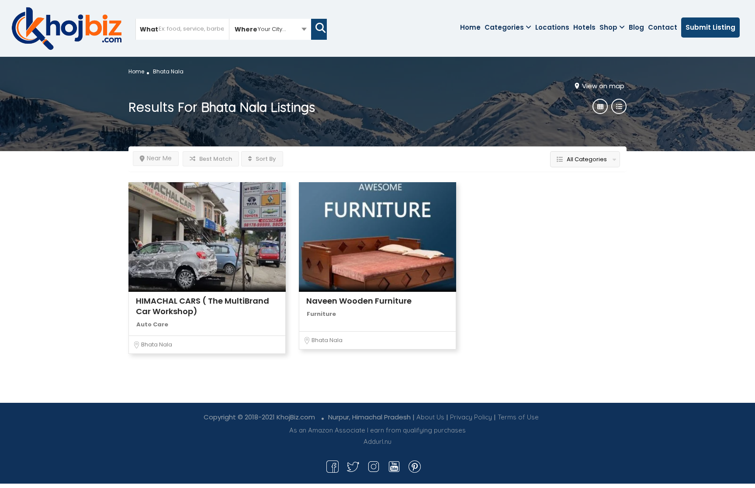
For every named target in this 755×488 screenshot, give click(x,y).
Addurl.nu (377, 441)
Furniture (321, 314)
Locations (552, 27)
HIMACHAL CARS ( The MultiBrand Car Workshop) (202, 306)
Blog (636, 27)
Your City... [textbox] (272, 29)
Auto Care (152, 324)
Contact (662, 27)
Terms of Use (518, 417)
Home (470, 27)
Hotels (584, 27)
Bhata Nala (156, 344)
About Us (430, 417)
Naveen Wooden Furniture (359, 300)
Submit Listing (710, 27)
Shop (608, 27)
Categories (504, 27)
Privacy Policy (471, 417)
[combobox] (270, 29)
